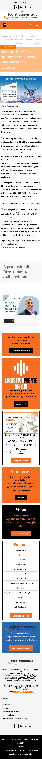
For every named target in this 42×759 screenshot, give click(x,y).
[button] (31, 24)
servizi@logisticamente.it (23, 691)
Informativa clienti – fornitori (15, 750)
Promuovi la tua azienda (11, 711)
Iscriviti (21, 498)
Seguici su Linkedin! (21, 648)
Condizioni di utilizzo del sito (20, 754)
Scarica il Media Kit (21, 351)
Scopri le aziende (21, 616)
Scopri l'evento (21, 461)
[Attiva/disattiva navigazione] (36, 25)
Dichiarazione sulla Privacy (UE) (14, 718)
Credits (21, 746)
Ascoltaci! (21, 404)
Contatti (5, 708)
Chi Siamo (6, 704)
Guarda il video (21, 534)
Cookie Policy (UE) (9, 715)
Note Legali (33, 750)
